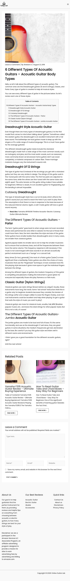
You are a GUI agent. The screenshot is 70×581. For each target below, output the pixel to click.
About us (58, 502)
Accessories (30, 508)
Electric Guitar (30, 502)
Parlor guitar (46, 257)
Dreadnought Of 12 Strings (18, 111)
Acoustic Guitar (31, 500)
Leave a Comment (12, 65)
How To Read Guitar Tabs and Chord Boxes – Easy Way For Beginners (50, 389)
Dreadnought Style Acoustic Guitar (22, 108)
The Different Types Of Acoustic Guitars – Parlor (26, 116)
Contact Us (58, 500)
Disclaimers (58, 505)
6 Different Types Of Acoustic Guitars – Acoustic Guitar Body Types (31, 105)
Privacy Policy (58, 508)
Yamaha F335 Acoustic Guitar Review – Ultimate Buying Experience (19, 389)
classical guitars (25, 239)
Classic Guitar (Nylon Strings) (20, 119)
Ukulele (28, 505)
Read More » (11, 413)
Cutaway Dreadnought (17, 113)
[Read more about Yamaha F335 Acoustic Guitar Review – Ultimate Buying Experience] (19, 372)
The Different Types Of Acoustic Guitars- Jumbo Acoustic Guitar (33, 121)
